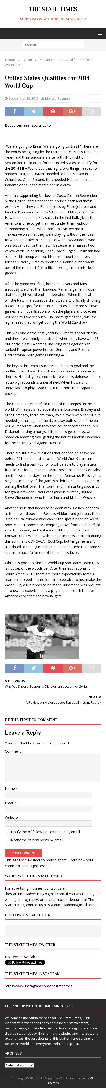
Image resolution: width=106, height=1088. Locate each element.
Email (10, 803)
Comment (13, 751)
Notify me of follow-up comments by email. (46, 831)
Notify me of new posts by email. (37, 840)
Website (11, 817)
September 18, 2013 (23, 98)
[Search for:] (53, 44)
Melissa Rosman (57, 98)
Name (10, 788)
